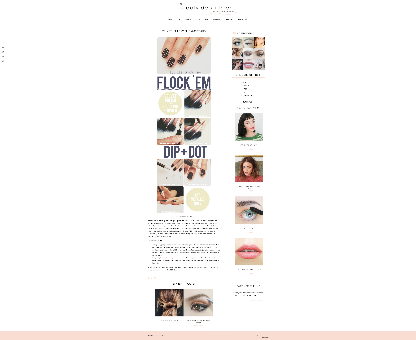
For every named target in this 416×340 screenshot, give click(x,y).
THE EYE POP (249, 228)
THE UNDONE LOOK (169, 321)
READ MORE (169, 325)
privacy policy (211, 336)
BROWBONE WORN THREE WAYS (198, 321)
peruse (229, 19)
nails (198, 19)
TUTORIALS (247, 102)
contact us (222, 336)
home (170, 19)
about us (231, 336)
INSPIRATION (247, 95)
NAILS (245, 89)
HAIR (244, 82)
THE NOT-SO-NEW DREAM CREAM (249, 187)
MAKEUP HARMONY (248, 145)
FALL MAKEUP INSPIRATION (249, 270)
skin (206, 19)
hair (178, 19)
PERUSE (246, 99)
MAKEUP (246, 86)
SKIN (244, 92)
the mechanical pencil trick (170, 258)
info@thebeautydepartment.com (248, 300)
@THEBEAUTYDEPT (245, 33)
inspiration (217, 19)
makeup (188, 19)
